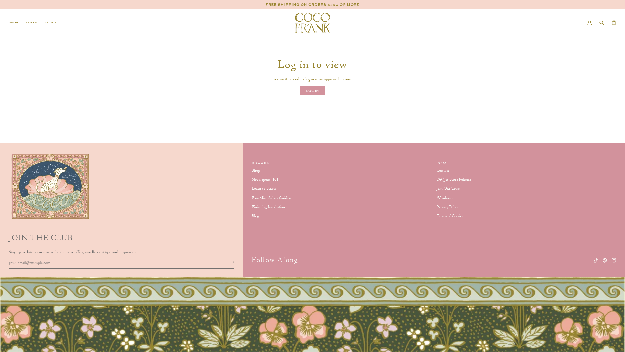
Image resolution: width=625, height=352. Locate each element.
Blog (255, 216)
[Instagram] (614, 260)
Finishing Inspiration (268, 207)
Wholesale (445, 198)
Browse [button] (260, 162)
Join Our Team (448, 188)
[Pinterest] (605, 260)
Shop (256, 170)
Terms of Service (450, 216)
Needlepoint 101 (265, 179)
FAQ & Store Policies (454, 179)
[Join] (230, 262)
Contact (443, 170)
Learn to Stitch (264, 188)
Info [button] (441, 162)
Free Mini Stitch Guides (271, 198)
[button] (15, 22)
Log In (312, 90)
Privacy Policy (448, 207)
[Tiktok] (596, 260)
